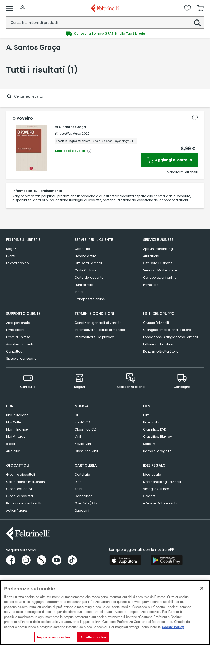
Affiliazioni (151, 256)
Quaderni (82, 510)
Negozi (11, 249)
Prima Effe (150, 284)
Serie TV (149, 444)
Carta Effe (82, 249)
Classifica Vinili (87, 451)
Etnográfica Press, (68, 133)
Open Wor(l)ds (86, 503)
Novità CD (82, 422)
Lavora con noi (17, 263)
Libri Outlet (14, 422)
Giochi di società (19, 496)
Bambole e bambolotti (23, 503)
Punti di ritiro (84, 284)
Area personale (18, 322)
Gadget (149, 496)
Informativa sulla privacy (94, 337)
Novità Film (151, 422)
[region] (105, 612)
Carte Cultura (85, 270)
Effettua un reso (18, 337)
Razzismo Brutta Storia (161, 351)
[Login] (22, 8)
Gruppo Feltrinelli (156, 322)
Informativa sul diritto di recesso (100, 330)
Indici (79, 292)
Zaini (78, 489)
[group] (105, 33)
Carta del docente (89, 277)
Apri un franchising (158, 249)
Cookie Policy (173, 626)
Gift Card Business (157, 263)
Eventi (10, 256)
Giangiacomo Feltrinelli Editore (167, 330)
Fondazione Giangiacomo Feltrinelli (171, 337)
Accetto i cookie (93, 636)
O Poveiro (22, 118)
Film (146, 415)
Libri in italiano (17, 415)
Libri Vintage (15, 436)
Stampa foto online (90, 299)
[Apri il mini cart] (200, 8)
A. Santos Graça (72, 127)
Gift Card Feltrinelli (89, 263)
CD (77, 415)
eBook (11, 444)
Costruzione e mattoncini (26, 482)
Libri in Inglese (17, 429)
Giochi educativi (19, 489)
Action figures (17, 510)
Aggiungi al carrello (173, 159)
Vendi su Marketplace (160, 270)
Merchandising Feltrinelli (162, 482)
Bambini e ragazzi (157, 451)
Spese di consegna (21, 358)
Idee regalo (152, 474)
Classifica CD (85, 429)
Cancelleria (84, 496)
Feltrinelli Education (158, 344)
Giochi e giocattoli (20, 474)
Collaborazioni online (159, 277)
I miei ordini (15, 330)
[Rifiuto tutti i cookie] (201, 588)
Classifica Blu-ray (157, 436)
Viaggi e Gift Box (156, 489)
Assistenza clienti (19, 344)
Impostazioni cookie (53, 636)
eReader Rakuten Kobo (160, 503)
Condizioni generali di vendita (98, 322)
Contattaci (14, 351)
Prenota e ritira (86, 256)
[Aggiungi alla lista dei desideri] (195, 118)
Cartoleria (82, 474)
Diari (78, 482)
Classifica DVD (154, 429)
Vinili (78, 436)
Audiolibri (13, 451)
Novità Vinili (83, 444)
